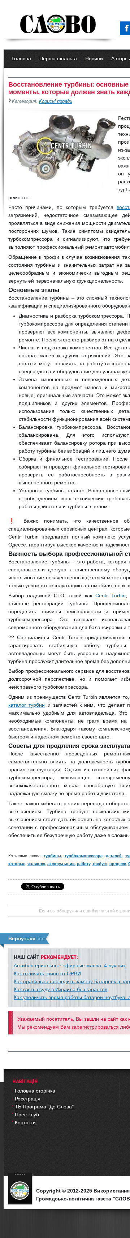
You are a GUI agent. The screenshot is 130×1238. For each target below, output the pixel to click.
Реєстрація (27, 1099)
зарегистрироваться (95, 1027)
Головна (21, 58)
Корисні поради (55, 101)
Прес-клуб (27, 1114)
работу (83, 864)
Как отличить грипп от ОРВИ (47, 973)
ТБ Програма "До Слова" (44, 1107)
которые (16, 864)
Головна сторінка (35, 1091)
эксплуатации (61, 864)
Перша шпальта (58, 58)
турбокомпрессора (84, 856)
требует (99, 864)
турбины (52, 856)
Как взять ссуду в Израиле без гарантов (60, 989)
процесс (117, 864)
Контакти (25, 1122)
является (36, 864)
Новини (94, 58)
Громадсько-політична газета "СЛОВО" (59, 24)
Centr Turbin (110, 595)
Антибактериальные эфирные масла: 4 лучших (70, 965)
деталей (114, 856)
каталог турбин (26, 705)
